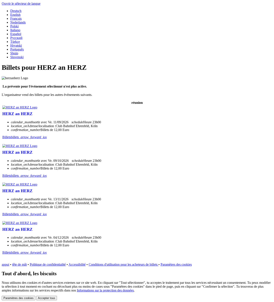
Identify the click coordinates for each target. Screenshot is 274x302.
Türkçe (15, 41)
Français (16, 18)
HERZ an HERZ (17, 114)
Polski (14, 26)
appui (5, 264)
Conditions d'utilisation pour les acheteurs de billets (123, 264)
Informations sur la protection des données (105, 290)
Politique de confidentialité (48, 264)
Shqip (14, 53)
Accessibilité (77, 264)
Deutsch (15, 11)
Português (17, 49)
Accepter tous (46, 298)
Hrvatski (16, 45)
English (15, 14)
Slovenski (17, 57)
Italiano (15, 30)
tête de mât (19, 264)
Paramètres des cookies (176, 264)
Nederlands (18, 22)
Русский (16, 38)
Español (15, 34)
